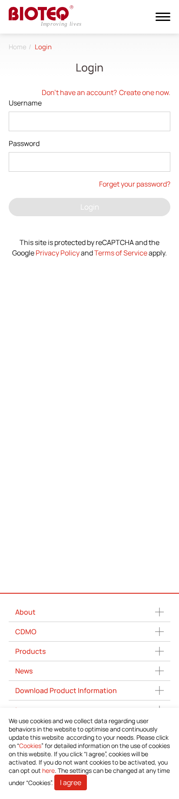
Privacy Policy (58, 253)
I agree (70, 782)
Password (24, 143)
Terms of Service (120, 253)
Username (25, 103)
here (48, 770)
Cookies (30, 745)
